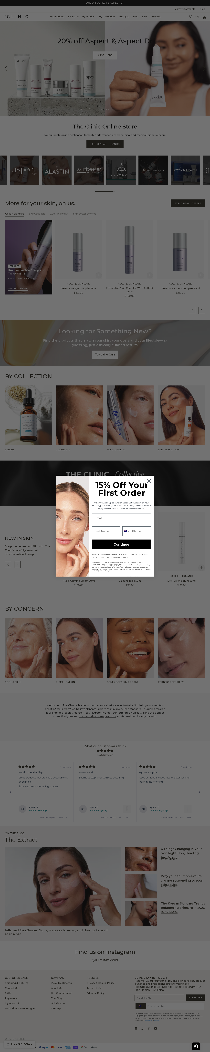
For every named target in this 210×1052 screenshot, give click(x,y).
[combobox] (126, 531)
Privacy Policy (104, 571)
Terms (113, 571)
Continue (121, 544)
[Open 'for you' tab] (196, 1046)
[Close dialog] (149, 481)
